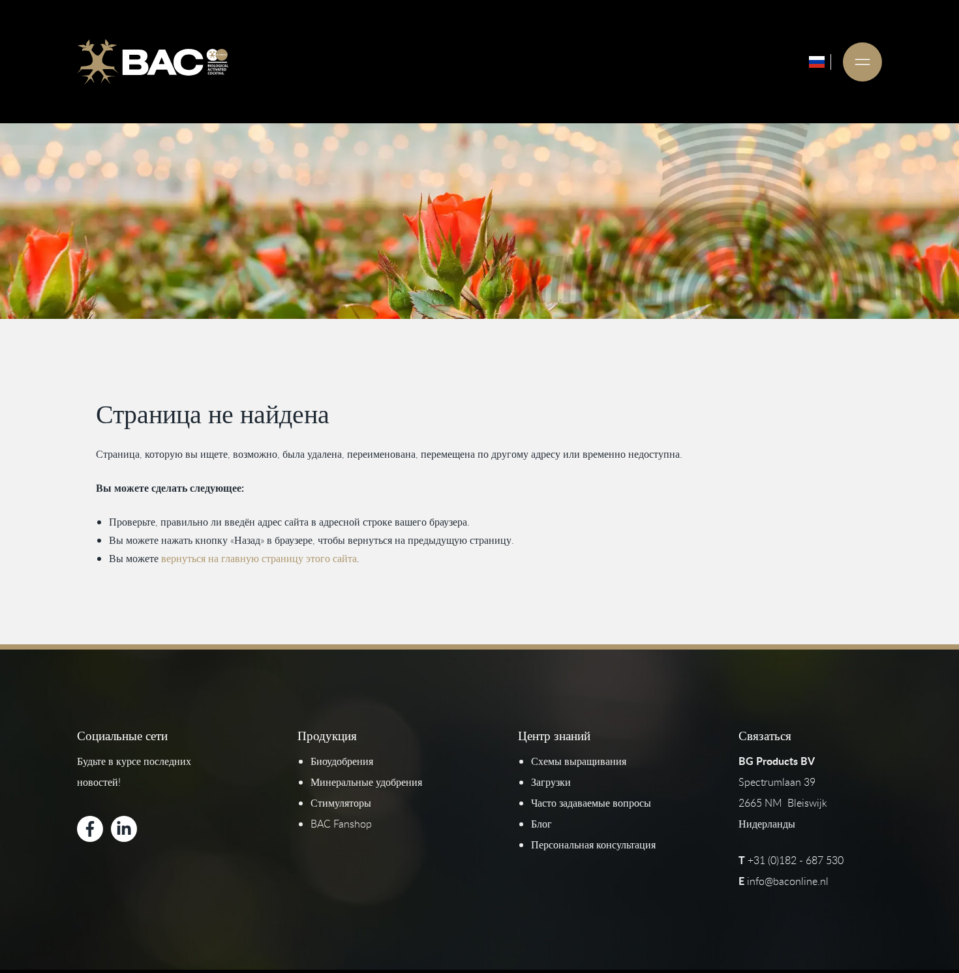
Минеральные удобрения (366, 782)
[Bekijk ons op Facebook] (90, 829)
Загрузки (551, 782)
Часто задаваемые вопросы (591, 803)
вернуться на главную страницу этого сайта (259, 558)
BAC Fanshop (341, 823)
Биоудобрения (342, 761)
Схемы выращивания (578, 761)
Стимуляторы (341, 803)
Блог (541, 823)
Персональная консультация (593, 844)
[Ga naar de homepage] (152, 62)
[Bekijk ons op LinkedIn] (124, 829)
